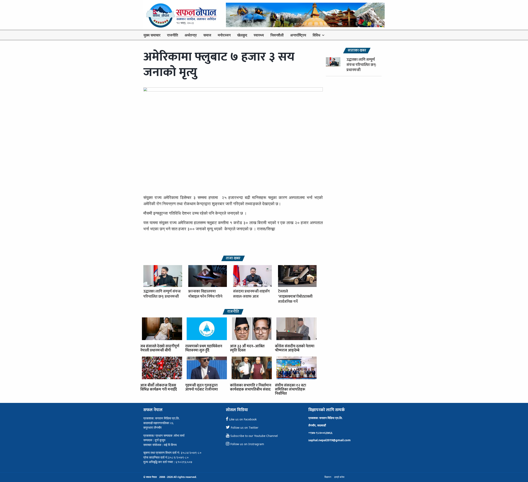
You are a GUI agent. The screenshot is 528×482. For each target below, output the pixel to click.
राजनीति (172, 35)
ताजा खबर (233, 258)
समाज (207, 35)
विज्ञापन (327, 477)
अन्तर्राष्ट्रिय (298, 35)
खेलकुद (242, 35)
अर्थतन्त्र (191, 35)
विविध (316, 35)
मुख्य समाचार (152, 35)
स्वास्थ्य (259, 35)
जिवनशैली (277, 35)
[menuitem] (152, 35)
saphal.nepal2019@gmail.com (329, 440)
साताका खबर (357, 50)
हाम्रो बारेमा (339, 477)
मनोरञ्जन (224, 35)
